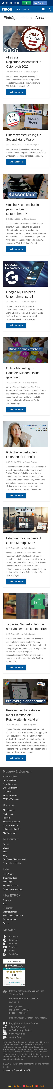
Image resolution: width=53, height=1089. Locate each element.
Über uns (7, 900)
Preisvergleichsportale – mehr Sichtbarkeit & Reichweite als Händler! (23, 714)
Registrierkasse (10, 784)
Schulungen (8, 882)
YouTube (13, 947)
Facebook (13, 937)
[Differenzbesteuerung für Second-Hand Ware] (25, 117)
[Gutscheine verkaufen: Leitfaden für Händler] (25, 434)
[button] (43, 9)
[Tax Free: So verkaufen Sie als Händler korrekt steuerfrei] (25, 606)
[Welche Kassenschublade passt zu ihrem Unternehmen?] (25, 186)
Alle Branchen (9, 833)
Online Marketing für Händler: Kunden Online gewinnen (23, 372)
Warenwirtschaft (10, 788)
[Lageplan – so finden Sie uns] (6, 1023)
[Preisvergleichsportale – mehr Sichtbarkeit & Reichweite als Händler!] (25, 692)
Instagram (13, 940)
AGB (28, 1070)
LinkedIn (13, 944)
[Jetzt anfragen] (6, 1037)
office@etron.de (17, 1034)
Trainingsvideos (10, 878)
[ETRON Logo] (7, 9)
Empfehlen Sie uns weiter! (14, 859)
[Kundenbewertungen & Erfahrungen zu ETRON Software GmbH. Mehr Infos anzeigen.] (14, 985)
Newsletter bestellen (12, 863)
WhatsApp (13, 954)
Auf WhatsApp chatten (20, 1030)
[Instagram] (6, 940)
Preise (6, 844)
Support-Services (10, 886)
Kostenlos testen (10, 795)
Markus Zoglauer (32, 72)
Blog (5, 852)
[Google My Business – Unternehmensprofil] (25, 274)
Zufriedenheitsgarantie (13, 916)
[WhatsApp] (6, 954)
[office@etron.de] (6, 1034)
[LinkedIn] (6, 943)
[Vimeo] (6, 950)
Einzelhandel (9, 810)
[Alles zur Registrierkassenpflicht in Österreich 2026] (25, 39)
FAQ (5, 855)
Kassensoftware (10, 780)
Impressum (8, 1070)
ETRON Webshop (11, 799)
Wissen (6, 848)
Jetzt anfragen (16, 1037)
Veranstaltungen (10, 912)
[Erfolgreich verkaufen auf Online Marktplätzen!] (25, 520)
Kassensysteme (10, 776)
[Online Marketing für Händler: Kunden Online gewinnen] (25, 350)
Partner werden (9, 919)
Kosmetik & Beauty (11, 822)
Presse (6, 923)
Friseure (6, 818)
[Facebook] (6, 936)
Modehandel (8, 814)
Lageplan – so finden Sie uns (23, 1023)
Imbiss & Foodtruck (11, 825)
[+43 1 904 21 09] (6, 1027)
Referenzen (8, 908)
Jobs (5, 904)
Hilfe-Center (8, 874)
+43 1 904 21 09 (17, 1027)
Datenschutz (19, 1070)
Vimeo (12, 951)
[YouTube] (6, 947)
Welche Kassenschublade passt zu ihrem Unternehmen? (24, 209)
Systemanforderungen (12, 889)
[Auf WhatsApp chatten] (6, 1030)
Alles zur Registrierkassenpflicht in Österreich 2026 (23, 61)
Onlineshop (8, 792)
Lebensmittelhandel (11, 829)
